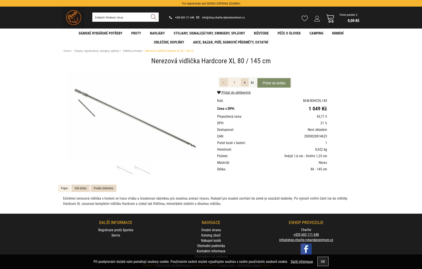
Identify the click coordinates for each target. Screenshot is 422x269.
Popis (64, 188)
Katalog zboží (211, 235)
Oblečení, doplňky (169, 42)
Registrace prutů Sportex (115, 229)
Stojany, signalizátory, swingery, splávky (209, 33)
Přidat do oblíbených (236, 92)
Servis (115, 235)
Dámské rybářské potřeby (100, 33)
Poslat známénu (103, 188)
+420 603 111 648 (184, 17)
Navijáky (157, 33)
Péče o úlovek (289, 33)
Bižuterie (261, 33)
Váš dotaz (81, 188)
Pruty (136, 33)
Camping (316, 33)
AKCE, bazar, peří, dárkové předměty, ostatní (230, 42)
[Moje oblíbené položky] (305, 18)
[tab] (64, 188)
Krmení (338, 33)
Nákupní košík (211, 240)
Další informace (302, 261)
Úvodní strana (211, 229)
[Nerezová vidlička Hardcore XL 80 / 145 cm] (133, 117)
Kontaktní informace (211, 251)
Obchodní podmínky (211, 245)
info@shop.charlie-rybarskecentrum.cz (223, 17)
